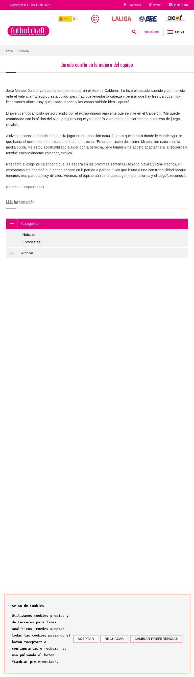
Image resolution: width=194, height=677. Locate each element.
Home (9, 50)
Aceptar (86, 639)
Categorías (30, 224)
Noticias (28, 234)
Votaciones (151, 32)
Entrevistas (31, 242)
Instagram (180, 5)
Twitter (157, 5)
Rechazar (114, 639)
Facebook (134, 5)
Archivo (27, 253)
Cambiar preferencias (156, 639)
